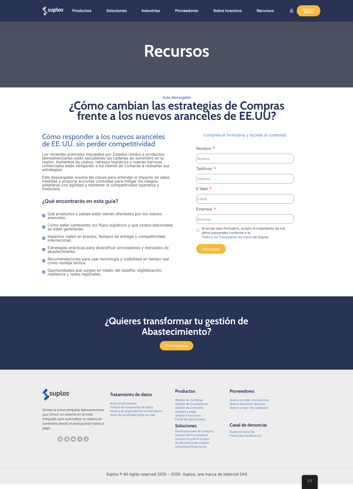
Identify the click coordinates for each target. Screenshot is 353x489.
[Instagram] (79, 439)
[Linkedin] (60, 439)
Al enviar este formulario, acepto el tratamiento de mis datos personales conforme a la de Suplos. (243, 232)
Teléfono (204, 168)
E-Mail (202, 188)
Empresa (204, 209)
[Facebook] (66, 439)
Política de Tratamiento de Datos (227, 237)
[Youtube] (73, 439)
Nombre (204, 148)
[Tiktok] (86, 439)
